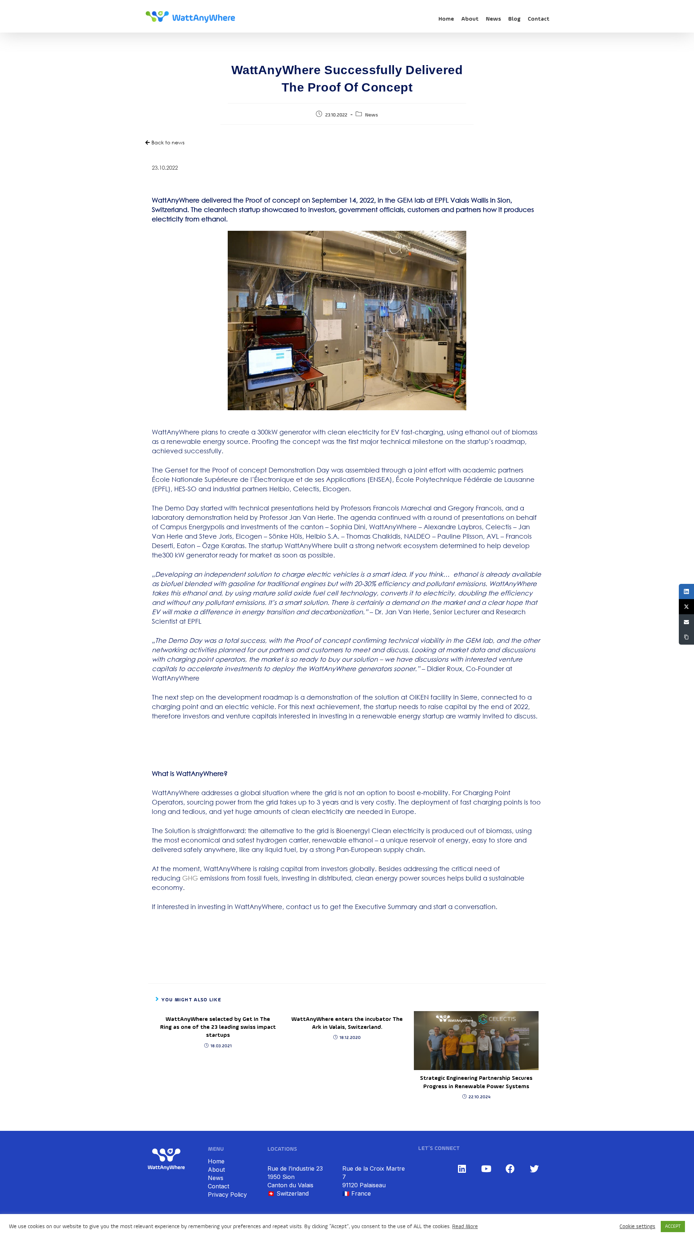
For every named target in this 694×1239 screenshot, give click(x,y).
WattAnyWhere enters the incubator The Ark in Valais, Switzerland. (347, 1023)
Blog (514, 19)
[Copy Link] (686, 637)
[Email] (686, 621)
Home (446, 19)
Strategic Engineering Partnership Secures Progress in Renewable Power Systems (476, 1082)
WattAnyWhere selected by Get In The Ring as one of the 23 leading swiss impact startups (218, 1028)
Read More (465, 1226)
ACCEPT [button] (673, 1226)
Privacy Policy (227, 1194)
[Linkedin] (462, 1168)
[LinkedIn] (686, 591)
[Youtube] (486, 1168)
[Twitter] (535, 1168)
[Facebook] (510, 1168)
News (493, 19)
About (470, 19)
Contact (538, 19)
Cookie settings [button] (637, 1226)
